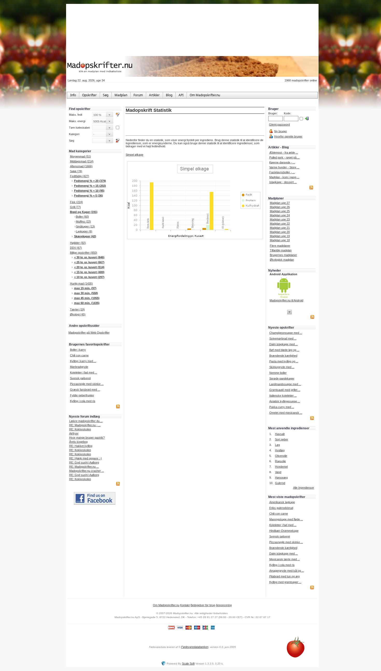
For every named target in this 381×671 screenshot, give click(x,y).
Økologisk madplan (282, 259)
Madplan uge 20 (280, 231)
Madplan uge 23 (280, 219)
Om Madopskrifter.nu (166, 605)
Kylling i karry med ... (83, 361)
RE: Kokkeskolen (80, 429)
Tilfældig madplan (281, 250)
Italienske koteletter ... (283, 395)
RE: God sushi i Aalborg (84, 462)
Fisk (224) (76, 202)
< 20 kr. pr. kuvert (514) (89, 267)
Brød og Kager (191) (83, 211)
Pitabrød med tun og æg (284, 576)
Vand (278, 472)
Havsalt (280, 433)
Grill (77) (75, 207)
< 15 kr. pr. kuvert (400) (89, 272)
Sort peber (281, 439)
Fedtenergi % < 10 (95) (89, 190)
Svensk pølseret (80, 378)
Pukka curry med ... (281, 407)
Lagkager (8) (84, 231)
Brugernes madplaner (283, 255)
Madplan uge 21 (280, 227)
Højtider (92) (78, 242)
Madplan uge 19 (280, 236)
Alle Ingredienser (303, 487)
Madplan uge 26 (280, 207)
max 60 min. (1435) (87, 303)
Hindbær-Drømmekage (284, 530)
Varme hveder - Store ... (284, 167)
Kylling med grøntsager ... (285, 582)
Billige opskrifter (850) (83, 252)
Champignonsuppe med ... (285, 332)
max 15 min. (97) (85, 288)
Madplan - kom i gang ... (284, 177)
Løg (277, 444)
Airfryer (74, 433)
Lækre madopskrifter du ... (86, 421)
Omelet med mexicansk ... (285, 412)
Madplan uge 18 (280, 240)
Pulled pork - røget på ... (284, 157)
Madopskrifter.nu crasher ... (86, 470)
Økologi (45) (78, 314)
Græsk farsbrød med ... (85, 389)
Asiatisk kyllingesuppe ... (284, 401)
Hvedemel (281, 466)
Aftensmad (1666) (81, 166)
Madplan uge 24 (280, 215)
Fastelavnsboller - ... (282, 172)
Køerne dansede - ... (282, 162)
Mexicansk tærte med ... (284, 559)
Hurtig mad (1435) (81, 283)
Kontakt (185, 605)
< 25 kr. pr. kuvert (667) (89, 262)
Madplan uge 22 (280, 223)
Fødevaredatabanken (194, 646)
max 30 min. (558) (86, 293)
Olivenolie (281, 455)
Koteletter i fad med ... (83, 372)
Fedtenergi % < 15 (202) (90, 185)
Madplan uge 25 (280, 211)
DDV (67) (76, 247)
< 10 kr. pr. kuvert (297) (89, 277)
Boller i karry (78, 349)
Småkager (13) (85, 226)
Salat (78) (76, 171)
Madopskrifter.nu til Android (286, 300)
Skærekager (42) (85, 236)
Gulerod (280, 483)
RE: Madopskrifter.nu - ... (85, 425)
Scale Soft (188, 663)
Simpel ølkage (134, 154)
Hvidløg (280, 450)
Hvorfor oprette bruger (288, 136)
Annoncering (224, 605)
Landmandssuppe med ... (285, 384)
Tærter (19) (77, 309)
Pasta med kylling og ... (283, 361)
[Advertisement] (195, 125)
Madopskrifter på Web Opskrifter (89, 332)
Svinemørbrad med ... (283, 338)
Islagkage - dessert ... (283, 182)
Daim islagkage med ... (283, 344)
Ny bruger (280, 131)
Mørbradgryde (79, 366)
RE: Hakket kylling (80, 445)
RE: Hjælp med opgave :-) (85, 458)
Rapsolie (280, 461)
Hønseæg (281, 477)
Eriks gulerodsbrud (281, 507)
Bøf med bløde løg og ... (284, 349)
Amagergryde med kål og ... (286, 570)
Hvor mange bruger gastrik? (87, 437)
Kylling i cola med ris (82, 401)
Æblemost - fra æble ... (283, 152)
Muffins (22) (83, 221)
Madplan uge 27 (280, 202)
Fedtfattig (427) (79, 176)
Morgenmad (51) (80, 156)
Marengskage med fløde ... (286, 519)
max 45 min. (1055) (87, 298)
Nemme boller (278, 372)
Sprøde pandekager (281, 378)
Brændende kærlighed (283, 355)
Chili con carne (79, 355)
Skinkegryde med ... (281, 367)
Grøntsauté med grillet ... (284, 389)
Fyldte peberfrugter (82, 395)
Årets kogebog (78, 441)
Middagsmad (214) (82, 161)
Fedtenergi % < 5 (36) (88, 195)
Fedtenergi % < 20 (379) (90, 180)
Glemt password (279, 124)
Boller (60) (82, 216)
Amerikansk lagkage (282, 502)
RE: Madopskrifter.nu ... (84, 466)
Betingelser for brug (202, 605)
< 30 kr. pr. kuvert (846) (89, 257)
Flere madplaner (280, 245)
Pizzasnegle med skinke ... (87, 383)
